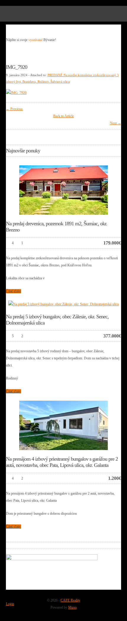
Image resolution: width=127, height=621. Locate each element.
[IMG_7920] (16, 93)
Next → (115, 123)
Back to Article (63, 116)
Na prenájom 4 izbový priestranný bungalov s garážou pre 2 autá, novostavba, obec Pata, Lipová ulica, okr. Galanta (62, 462)
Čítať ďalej (13, 291)
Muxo (72, 607)
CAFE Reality (70, 600)
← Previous (14, 109)
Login (10, 604)
